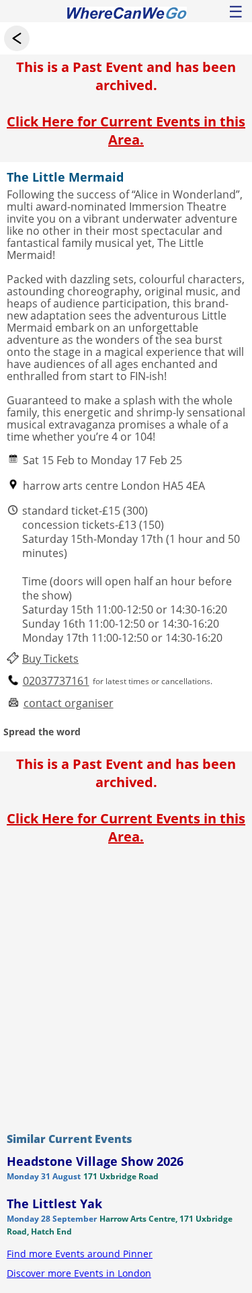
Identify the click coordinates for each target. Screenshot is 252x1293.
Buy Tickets (50, 659)
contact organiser (69, 703)
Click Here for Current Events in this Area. (126, 130)
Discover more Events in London (79, 1273)
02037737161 (56, 681)
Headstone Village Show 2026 (95, 1161)
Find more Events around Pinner (80, 1253)
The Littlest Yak (54, 1203)
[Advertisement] (126, 985)
